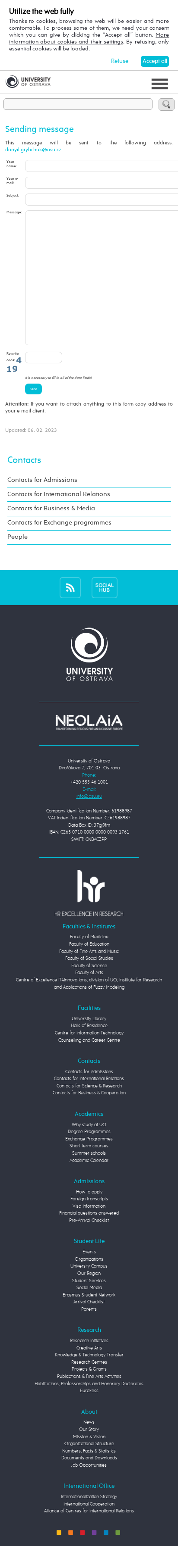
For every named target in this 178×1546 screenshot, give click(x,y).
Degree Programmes (89, 1131)
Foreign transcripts (89, 1198)
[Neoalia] (89, 722)
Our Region (89, 1273)
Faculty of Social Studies (89, 958)
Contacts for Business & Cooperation (89, 1092)
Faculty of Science (89, 965)
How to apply (89, 1192)
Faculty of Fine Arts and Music (89, 951)
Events (89, 1251)
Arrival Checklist (89, 1301)
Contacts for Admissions (42, 480)
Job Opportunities (89, 1465)
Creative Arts (89, 1348)
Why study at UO (89, 1124)
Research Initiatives (89, 1340)
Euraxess (89, 1390)
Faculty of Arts (89, 972)
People (17, 537)
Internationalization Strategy (89, 1496)
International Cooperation (89, 1504)
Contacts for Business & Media (51, 509)
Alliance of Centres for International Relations (89, 1511)
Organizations (89, 1259)
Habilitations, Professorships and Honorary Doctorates (89, 1383)
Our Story (89, 1429)
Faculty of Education (89, 944)
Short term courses (89, 1145)
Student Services (89, 1280)
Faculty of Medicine (89, 936)
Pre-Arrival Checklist (89, 1220)
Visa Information (89, 1206)
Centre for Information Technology (89, 1033)
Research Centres (89, 1362)
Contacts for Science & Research (89, 1086)
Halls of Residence (89, 1025)
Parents (89, 1309)
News (89, 1422)
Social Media (89, 1287)
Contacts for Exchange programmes (59, 523)
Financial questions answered (89, 1213)
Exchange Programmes (89, 1139)
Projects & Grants (89, 1369)
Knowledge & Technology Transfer (89, 1354)
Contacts (24, 460)
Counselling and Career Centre (89, 1040)
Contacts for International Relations (58, 494)
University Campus (89, 1266)
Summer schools (89, 1153)
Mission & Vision (89, 1436)
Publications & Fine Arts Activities (89, 1376)
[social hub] (105, 587)
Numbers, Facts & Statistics (89, 1451)
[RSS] (70, 587)
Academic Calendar (89, 1160)
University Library (89, 1018)
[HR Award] (89, 892)
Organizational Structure (89, 1443)
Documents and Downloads (89, 1457)
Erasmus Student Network (89, 1295)
